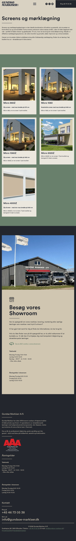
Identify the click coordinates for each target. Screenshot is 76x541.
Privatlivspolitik (7, 530)
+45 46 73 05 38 (34, 528)
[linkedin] (49, 4)
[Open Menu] (34, 3)
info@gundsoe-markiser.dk (54, 528)
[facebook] (46, 4)
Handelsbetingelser (19, 530)
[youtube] (52, 4)
